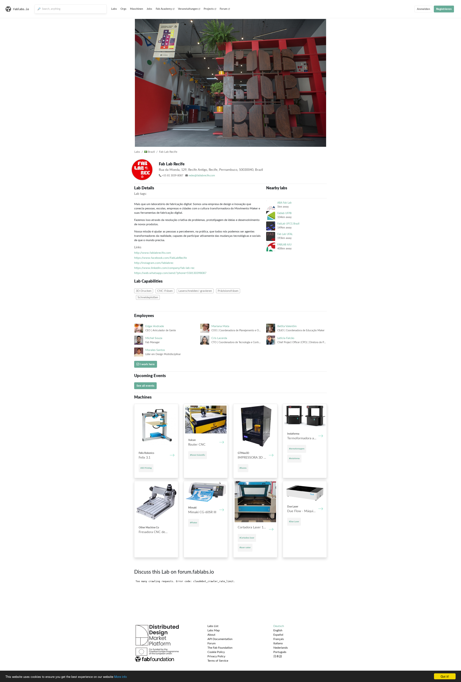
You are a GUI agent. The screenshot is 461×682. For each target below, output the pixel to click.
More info (120, 676)
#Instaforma (294, 458)
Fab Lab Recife (168, 151)
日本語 (277, 656)
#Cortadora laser (247, 538)
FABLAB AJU (284, 244)
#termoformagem (296, 449)
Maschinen (136, 9)
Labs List (212, 626)
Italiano (278, 643)
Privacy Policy (216, 656)
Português (279, 652)
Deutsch (278, 626)
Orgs (123, 9)
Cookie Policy (216, 652)
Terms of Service (217, 660)
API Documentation (219, 639)
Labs (114, 9)
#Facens (243, 468)
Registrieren (444, 9)
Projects (209, 9)
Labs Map (213, 630)
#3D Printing (146, 468)
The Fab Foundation (219, 647)
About (211, 634)
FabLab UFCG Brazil (288, 223)
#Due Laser (294, 522)
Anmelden (423, 9)
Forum (223, 9)
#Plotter (193, 523)
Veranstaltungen (188, 9)
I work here (147, 364)
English (277, 630)
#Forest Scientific (197, 455)
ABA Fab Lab (284, 202)
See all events (145, 385)
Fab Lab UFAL (285, 234)
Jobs (149, 9)
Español (278, 634)
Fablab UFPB (284, 213)
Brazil (151, 151)
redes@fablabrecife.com (202, 175)
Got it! (445, 676)
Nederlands (280, 647)
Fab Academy (164, 9)
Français (278, 639)
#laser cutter (245, 548)
